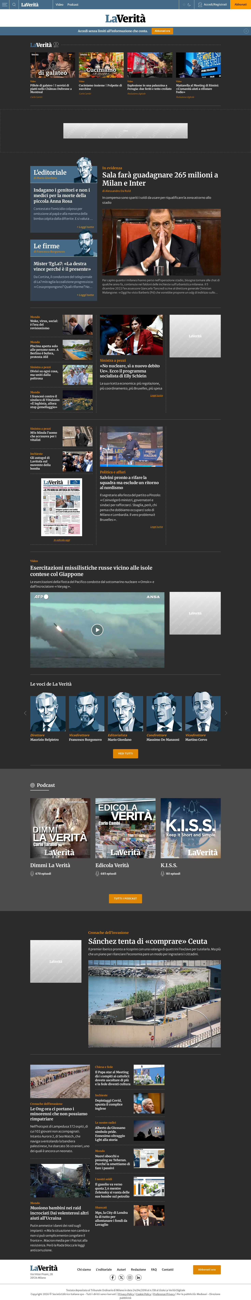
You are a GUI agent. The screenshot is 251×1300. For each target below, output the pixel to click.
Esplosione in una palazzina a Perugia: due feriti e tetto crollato (149, 87)
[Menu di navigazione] (4, 4)
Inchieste (36, 453)
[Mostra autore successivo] (225, 713)
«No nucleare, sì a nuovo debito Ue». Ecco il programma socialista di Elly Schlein (130, 371)
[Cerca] (14, 4)
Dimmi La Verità (50, 865)
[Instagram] (130, 1278)
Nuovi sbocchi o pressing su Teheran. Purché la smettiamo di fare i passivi (112, 1162)
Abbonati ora (162, 30)
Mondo (35, 317)
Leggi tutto (156, 395)
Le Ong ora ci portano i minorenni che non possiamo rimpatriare (58, 1114)
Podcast (72, 4)
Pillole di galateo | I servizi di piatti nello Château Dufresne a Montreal (51, 89)
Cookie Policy (143, 1294)
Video (59, 4)
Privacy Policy (126, 1294)
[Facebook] (113, 1278)
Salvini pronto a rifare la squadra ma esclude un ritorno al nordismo (129, 482)
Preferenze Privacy (164, 1294)
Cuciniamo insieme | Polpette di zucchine (100, 87)
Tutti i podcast (125, 898)
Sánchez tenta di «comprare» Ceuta (147, 941)
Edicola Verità (112, 865)
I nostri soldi (103, 1179)
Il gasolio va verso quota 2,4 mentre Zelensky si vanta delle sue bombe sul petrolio (112, 1190)
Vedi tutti (125, 753)
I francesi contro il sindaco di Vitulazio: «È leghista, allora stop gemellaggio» (45, 401)
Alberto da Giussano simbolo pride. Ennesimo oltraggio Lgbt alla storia (110, 1134)
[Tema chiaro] (184, 4)
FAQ (154, 1269)
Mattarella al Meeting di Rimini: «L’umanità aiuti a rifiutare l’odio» (197, 89)
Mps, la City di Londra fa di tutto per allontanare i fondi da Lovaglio (111, 1219)
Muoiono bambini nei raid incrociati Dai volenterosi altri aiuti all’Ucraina (59, 1213)
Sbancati (101, 1207)
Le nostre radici (105, 1122)
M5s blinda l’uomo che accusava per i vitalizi (43, 436)
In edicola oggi (62, 540)
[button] (97, 630)
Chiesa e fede (104, 1067)
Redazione (138, 1269)
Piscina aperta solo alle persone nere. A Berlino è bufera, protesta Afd (44, 351)
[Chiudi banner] (246, 31)
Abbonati (241, 4)
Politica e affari (113, 472)
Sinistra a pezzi (40, 367)
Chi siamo (84, 1269)
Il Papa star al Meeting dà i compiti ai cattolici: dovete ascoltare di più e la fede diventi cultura (112, 1078)
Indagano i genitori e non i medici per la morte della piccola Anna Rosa (62, 195)
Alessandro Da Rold (118, 191)
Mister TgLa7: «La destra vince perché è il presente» (62, 266)
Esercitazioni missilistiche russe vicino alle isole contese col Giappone (91, 571)
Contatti (167, 1269)
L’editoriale (104, 1269)
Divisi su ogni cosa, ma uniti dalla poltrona (44, 374)
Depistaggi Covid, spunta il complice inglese (109, 1104)
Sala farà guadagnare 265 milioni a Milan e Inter (160, 179)
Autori (121, 1269)
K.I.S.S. (169, 865)
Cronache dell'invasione (108, 932)
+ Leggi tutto (85, 227)
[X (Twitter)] (121, 1278)
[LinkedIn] (138, 1278)
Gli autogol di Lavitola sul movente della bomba (40, 463)
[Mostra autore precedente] (25, 713)
